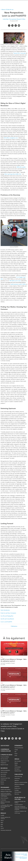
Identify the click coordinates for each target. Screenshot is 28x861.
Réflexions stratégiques (19, 784)
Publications (14, 626)
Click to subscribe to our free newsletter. (21, 857)
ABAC (2, 822)
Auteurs (2, 784)
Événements (18, 745)
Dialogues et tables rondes (6, 791)
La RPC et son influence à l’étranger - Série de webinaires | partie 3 (13, 686)
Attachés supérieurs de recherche (5, 818)
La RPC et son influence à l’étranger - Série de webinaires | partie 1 (13, 712)
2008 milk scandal (21, 167)
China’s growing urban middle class (12, 174)
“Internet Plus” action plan (19, 53)
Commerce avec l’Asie (5, 778)
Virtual (16, 753)
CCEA (16, 755)
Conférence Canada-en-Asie (20, 811)
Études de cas (17, 788)
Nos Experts (17, 769)
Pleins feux (17, 794)
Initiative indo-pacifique (5, 789)
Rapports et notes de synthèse (21, 782)
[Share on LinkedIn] (16, 25)
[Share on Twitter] (12, 25)
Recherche (4, 768)
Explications (17, 786)
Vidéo (2, 657)
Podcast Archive (18, 770)
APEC (2, 824)
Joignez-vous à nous (5, 760)
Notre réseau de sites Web (20, 798)
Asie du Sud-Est (4, 772)
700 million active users (15, 280)
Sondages (17, 790)
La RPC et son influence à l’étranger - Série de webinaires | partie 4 (13, 660)
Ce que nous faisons (5, 756)
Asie (15, 751)
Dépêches (17, 780)
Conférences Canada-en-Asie (6, 750)
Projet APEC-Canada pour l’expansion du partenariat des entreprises (21, 808)
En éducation (3, 800)
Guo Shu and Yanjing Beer (7, 616)
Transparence (3, 762)
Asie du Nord (3, 774)
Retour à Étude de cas (7, 9)
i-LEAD (2, 809)
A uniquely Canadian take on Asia (21, 854)
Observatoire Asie (18, 776)
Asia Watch (8, 856)
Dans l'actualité (18, 761)
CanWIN (2, 815)
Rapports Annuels (4, 764)
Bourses (2, 782)
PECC (2, 826)
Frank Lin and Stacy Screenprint (8, 613)
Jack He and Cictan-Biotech (7, 618)
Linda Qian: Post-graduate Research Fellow (14, 19)
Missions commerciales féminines (5, 802)
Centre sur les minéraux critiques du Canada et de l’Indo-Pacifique (6, 795)
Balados (16, 763)
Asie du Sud (3, 776)
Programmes (5, 787)
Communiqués (18, 767)
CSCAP (2, 828)
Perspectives (17, 778)
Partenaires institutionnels (6, 830)
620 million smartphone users (11, 137)
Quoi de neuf (5, 745)
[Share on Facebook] (9, 25)
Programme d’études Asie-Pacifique (20, 802)
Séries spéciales (18, 792)
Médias (17, 759)
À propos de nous (6, 754)
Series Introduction (5, 610)
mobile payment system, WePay (18, 284)
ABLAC (2, 820)
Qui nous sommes (4, 758)
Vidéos (16, 765)
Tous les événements (19, 747)
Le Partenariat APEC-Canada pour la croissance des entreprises (6, 806)
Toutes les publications (5, 770)
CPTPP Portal (3, 780)
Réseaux (3, 813)
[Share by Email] (19, 25)
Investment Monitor (19, 804)
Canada (16, 749)
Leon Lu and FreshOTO (6, 621)
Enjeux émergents (4, 798)
